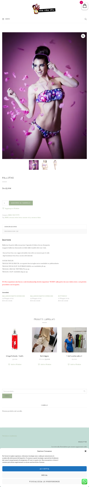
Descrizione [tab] (11, 226)
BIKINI (10, 215)
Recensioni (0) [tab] (11, 231)
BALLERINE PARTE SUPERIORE (41, 296)
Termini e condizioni (9, 436)
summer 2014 (26, 217)
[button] (85, 451)
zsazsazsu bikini (36, 217)
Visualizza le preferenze (44, 482)
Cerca (7, 396)
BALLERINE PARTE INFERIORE (13, 296)
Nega (44, 475)
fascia (20, 217)
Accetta (44, 469)
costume (11, 217)
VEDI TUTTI (15, 215)
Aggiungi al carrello (20, 203)
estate (16, 217)
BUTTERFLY (62, 296)
